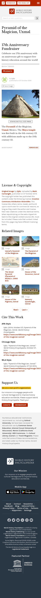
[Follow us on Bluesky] (18, 521)
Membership (11, 3)
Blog (17, 506)
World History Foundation (13, 528)
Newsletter (28, 504)
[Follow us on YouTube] (32, 521)
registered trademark (20, 549)
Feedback (8, 506)
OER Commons (18, 433)
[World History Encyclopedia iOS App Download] (13, 492)
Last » (25, 310)
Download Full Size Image (20, 122)
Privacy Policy (8, 508)
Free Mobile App (23, 3)
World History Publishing (15, 532)
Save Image (7, 86)
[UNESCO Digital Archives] (20, 565)
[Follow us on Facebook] (9, 521)
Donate (6, 405)
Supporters (17, 510)
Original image (8, 191)
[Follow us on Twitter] (14, 521)
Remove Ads (33, 147)
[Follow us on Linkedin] (23, 521)
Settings (28, 510)
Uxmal (5, 130)
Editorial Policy (28, 506)
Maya (25, 130)
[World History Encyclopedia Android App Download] (28, 492)
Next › (16, 310)
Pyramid (10, 126)
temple (32, 130)
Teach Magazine (25, 436)
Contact (17, 504)
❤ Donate (7, 71)
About (8, 504)
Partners (34, 508)
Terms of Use (22, 508)
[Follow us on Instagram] (27, 521)
